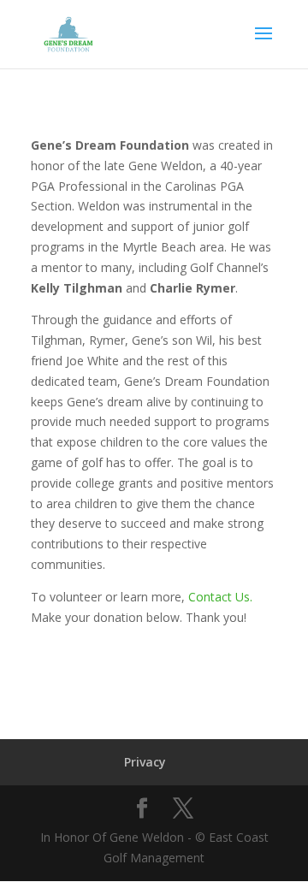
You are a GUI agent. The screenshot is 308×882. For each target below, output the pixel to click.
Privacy (145, 762)
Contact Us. (220, 597)
